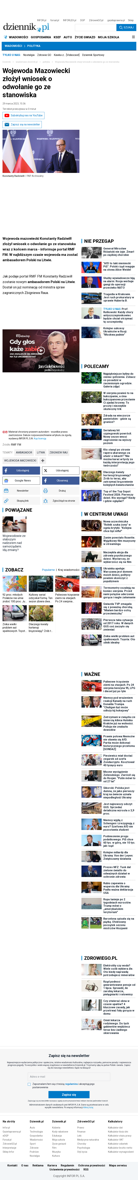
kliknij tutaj (88, 1107)
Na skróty (9, 1121)
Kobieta (56, 1127)
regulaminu (71, 1084)
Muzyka (56, 1151)
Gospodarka (36, 1135)
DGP (82, 20)
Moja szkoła (58, 1139)
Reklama (37, 1165)
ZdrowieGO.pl (96, 20)
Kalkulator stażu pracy (119, 1135)
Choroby (81, 1143)
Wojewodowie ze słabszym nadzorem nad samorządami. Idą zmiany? (14, 543)
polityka (46, 62)
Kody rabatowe (60, 1131)
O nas (24, 1165)
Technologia (36, 1131)
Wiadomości (13, 46)
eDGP (6, 1135)
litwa (41, 452)
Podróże (34, 1151)
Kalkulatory (115, 1121)
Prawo (80, 1127)
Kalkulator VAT (116, 1139)
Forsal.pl (7, 1139)
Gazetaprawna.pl (12, 1131)
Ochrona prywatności (91, 1165)
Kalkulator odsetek (118, 1143)
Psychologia (83, 1147)
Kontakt (12, 1165)
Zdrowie (34, 1147)
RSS (86, 1169)
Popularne (48, 569)
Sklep (131, 20)
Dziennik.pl (37, 1121)
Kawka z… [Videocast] (66, 55)
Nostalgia (28, 55)
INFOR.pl (41, 20)
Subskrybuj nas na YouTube (27, 115)
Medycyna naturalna (88, 1139)
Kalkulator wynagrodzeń (121, 1151)
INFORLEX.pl (69, 20)
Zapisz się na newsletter (25, 124)
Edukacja (57, 1135)
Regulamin (67, 1165)
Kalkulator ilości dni (118, 1131)
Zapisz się (69, 1094)
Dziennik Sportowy (93, 55)
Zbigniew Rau (58, 452)
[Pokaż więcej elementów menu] (133, 37)
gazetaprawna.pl (116, 20)
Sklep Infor (8, 1151)
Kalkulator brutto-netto (120, 1147)
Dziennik (7, 62)
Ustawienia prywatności (64, 1169)
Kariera (52, 1165)
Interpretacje (9, 1147)
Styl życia (82, 1151)
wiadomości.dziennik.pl (27, 62)
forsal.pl (54, 20)
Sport (33, 1143)
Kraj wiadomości (68, 569)
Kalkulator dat (115, 1127)
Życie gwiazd (59, 1143)
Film (54, 1147)
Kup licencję (40, 438)
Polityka (33, 46)
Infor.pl (6, 1127)
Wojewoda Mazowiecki (20, 460)
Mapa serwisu (118, 1165)
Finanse (81, 1131)
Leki (79, 1135)
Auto (32, 1127)
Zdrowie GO (44, 55)
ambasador (24, 452)
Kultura (56, 1155)
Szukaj (129, 27)
